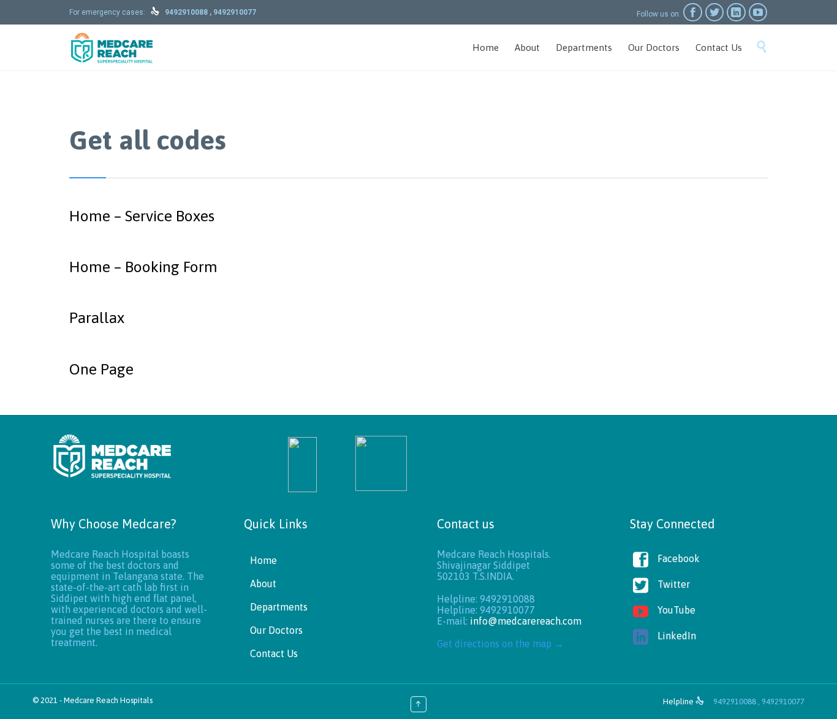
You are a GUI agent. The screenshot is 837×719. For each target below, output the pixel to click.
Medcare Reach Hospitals (108, 700)
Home (263, 560)
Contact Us (274, 653)
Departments (279, 606)
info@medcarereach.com (525, 620)
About (263, 583)
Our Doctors (276, 630)
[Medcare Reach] (111, 47)
